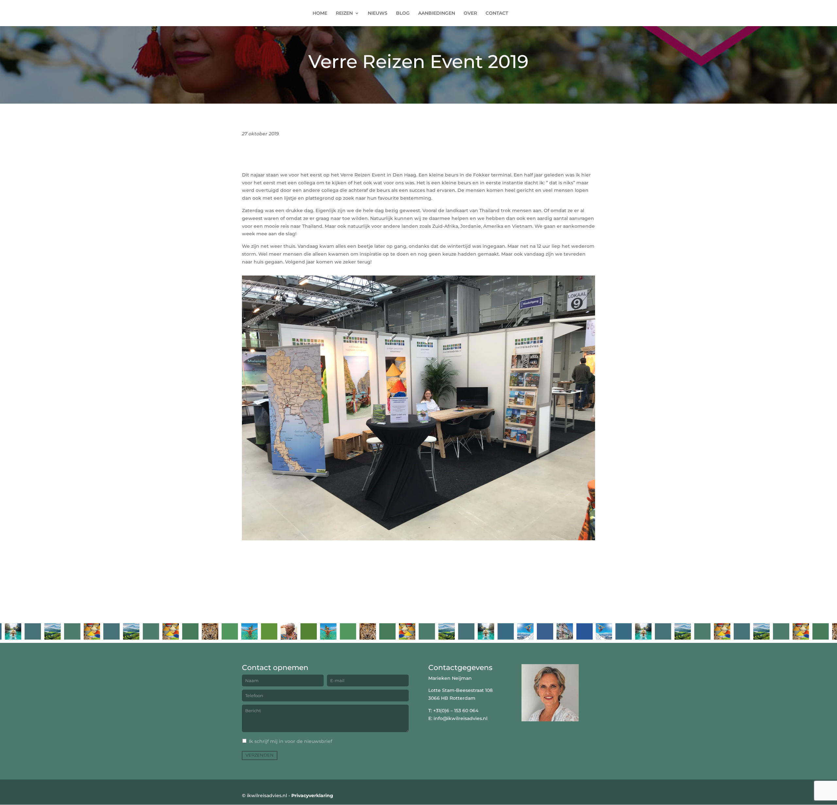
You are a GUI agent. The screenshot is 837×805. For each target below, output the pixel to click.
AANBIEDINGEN (436, 13)
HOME (320, 13)
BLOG (403, 13)
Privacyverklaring (312, 795)
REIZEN (344, 13)
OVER (470, 13)
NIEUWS (377, 13)
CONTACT (497, 13)
